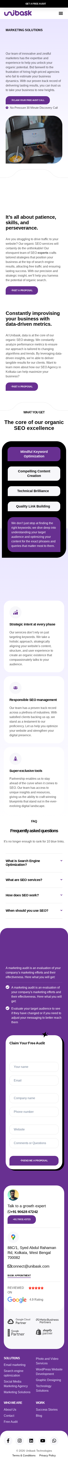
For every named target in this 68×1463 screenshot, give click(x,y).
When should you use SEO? (27, 910)
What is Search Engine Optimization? (23, 863)
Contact (9, 1415)
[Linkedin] (31, 1440)
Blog (39, 1415)
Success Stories (47, 1409)
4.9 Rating (36, 1299)
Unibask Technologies (39, 1450)
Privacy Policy (47, 1455)
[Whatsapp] (54, 1440)
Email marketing (15, 1364)
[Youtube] (42, 1440)
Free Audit (11, 1421)
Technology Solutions (43, 1388)
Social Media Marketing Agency (16, 1384)
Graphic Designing (48, 1380)
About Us (10, 1409)
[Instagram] (19, 1440)
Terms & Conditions (24, 1455)
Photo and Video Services (47, 1361)
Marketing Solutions (17, 1392)
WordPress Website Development (49, 1372)
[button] (60, 13)
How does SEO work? (22, 895)
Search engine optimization (13, 1373)
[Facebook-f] (8, 1440)
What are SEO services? (24, 880)
